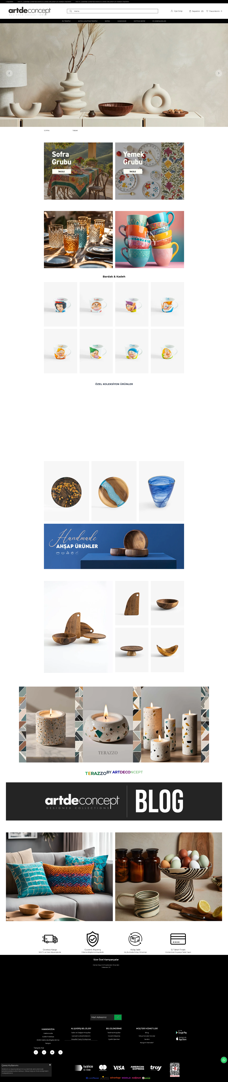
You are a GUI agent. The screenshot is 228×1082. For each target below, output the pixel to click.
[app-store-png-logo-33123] (181, 1035)
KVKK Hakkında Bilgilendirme (48, 1040)
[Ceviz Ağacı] (78, 627)
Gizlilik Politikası (48, 1037)
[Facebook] (60, 1052)
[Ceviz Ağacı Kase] (167, 603)
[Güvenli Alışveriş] (92, 939)
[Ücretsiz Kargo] (49, 939)
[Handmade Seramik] (168, 876)
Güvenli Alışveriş (114, 1036)
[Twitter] (36, 1052)
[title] (78, 171)
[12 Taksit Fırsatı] (178, 939)
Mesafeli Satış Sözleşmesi (81, 1039)
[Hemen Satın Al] (66, 491)
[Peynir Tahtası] (131, 603)
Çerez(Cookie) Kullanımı (81, 1036)
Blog (147, 1033)
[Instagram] (44, 1052)
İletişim (48, 1043)
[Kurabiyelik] (131, 650)
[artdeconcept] (114, 546)
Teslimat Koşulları (114, 1033)
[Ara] (71, 11)
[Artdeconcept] (114, 75)
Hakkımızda (48, 1033)
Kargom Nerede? (147, 1043)
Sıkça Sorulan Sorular (147, 1036)
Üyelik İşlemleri (114, 1039)
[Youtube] (52, 1052)
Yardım (147, 1039)
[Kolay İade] (135, 939)
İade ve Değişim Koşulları (81, 1033)
